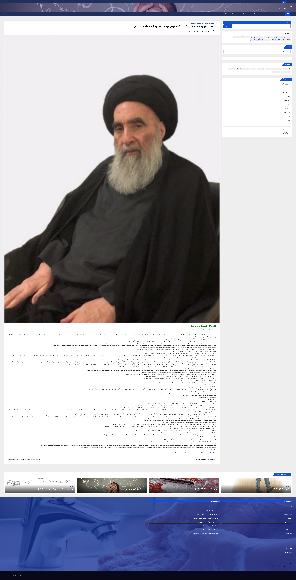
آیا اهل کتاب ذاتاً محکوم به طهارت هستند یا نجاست (53, 488)
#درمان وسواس (200, 31)
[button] (291, 14)
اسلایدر (289, 88)
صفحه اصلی (280, 14)
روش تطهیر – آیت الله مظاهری (205, 488)
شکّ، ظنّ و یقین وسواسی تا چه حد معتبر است (127, 488)
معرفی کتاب (288, 116)
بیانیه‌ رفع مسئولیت (234, 14)
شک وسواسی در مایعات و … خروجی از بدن (209, 529)
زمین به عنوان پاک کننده (280, 488)
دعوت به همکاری (246, 14)
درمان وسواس (271, 14)
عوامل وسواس (276, 39)
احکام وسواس (287, 37)
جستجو (289, 22)
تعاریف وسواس (287, 92)
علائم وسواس (286, 39)
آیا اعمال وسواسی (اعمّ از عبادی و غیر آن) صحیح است (206, 533)
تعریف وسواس (257, 37)
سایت (289, 104)
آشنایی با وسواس (286, 84)
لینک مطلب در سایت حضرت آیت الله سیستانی (204, 329)
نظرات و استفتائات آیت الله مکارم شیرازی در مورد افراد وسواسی (24, 459)
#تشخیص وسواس (209, 31)
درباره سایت (27, 575)
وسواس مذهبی (257, 39)
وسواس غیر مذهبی (267, 39)
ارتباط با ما (7, 575)
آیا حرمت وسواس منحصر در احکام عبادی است (208, 526)
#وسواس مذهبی (193, 31)
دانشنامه (262, 14)
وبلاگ (254, 14)
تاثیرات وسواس (278, 37)
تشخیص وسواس (268, 37)
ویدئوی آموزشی (287, 133)
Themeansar (279, 575)
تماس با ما (224, 14)
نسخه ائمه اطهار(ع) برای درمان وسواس (205, 459)
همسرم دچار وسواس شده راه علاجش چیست (208, 522)
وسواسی (290, 6)
